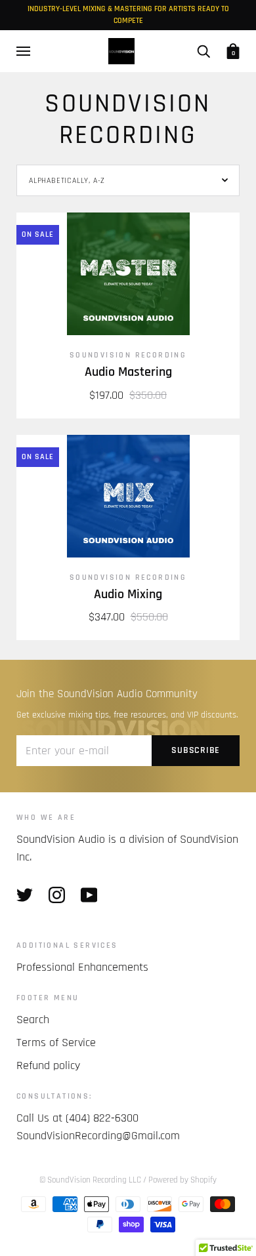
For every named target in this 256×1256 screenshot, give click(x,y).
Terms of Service (56, 1042)
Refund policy (48, 1065)
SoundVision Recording (128, 355)
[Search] (203, 51)
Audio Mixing (128, 594)
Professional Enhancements (82, 967)
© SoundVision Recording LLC (91, 1180)
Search (32, 1019)
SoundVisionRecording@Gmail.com (98, 1135)
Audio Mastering (128, 372)
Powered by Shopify (182, 1180)
